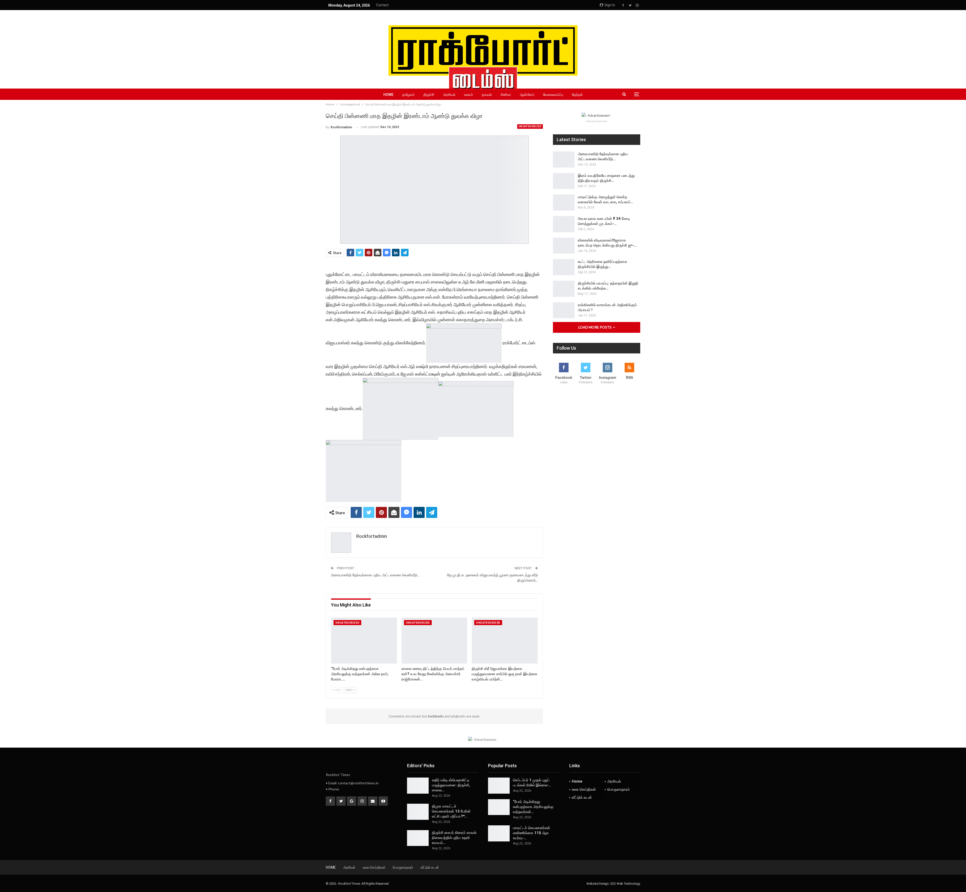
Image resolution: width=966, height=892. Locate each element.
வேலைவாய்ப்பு (553, 95)
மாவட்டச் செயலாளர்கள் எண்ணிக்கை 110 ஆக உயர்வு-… (531, 833)
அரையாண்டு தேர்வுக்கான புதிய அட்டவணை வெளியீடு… (375, 575)
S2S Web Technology (625, 883)
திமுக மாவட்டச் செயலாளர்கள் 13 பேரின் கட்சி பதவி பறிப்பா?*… (451, 811)
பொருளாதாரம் (618, 789)
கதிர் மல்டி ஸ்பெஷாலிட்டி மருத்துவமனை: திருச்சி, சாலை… (451, 785)
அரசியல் (449, 95)
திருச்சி (428, 95)
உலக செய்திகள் (584, 789)
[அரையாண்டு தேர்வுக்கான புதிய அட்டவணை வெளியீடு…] (564, 159)
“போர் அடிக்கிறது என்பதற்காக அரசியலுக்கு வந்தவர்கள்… (533, 806)
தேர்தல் (577, 95)
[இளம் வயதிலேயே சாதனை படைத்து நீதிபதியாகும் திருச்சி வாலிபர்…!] (564, 181)
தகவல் (487, 95)
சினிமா (506, 95)
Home (388, 95)
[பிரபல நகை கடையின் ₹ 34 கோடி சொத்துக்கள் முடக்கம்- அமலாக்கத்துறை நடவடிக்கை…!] (564, 224)
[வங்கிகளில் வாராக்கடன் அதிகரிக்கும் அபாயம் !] (564, 310)
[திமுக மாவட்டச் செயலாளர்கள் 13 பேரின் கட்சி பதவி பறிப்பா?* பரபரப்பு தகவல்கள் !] (418, 812)
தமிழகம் (408, 95)
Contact (382, 5)
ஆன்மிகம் (527, 95)
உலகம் (468, 95)
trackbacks (436, 716)
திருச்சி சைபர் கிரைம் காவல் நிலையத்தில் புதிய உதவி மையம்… (454, 837)
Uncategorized (530, 126)
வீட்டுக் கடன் (582, 797)
